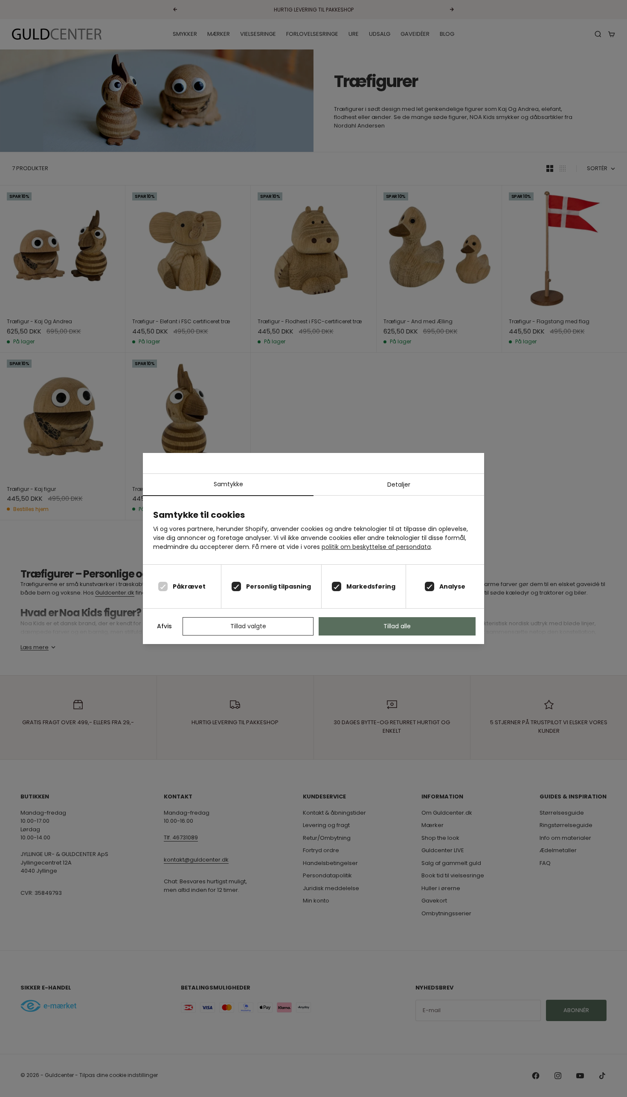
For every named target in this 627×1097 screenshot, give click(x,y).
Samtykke (228, 484)
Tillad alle (397, 626)
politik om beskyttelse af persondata (376, 547)
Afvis (164, 626)
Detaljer (398, 484)
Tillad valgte (248, 626)
